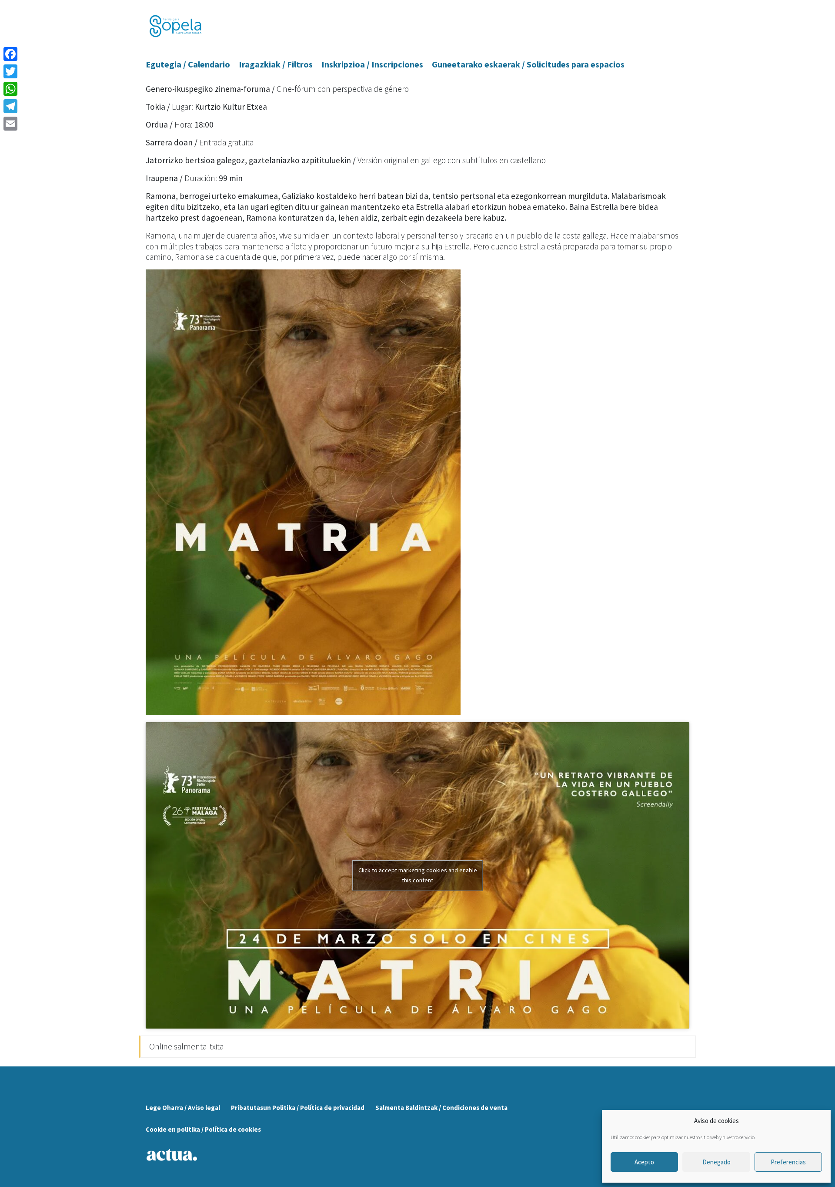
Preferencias (788, 1162)
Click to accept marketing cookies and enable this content (417, 875)
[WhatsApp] (10, 89)
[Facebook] (10, 54)
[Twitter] (10, 71)
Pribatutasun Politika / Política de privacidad (297, 1107)
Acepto (644, 1162)
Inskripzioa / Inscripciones (372, 64)
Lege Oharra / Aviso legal (183, 1107)
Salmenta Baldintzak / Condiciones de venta (441, 1107)
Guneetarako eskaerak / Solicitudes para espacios (528, 64)
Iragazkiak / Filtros (276, 64)
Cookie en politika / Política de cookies (203, 1129)
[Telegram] (10, 106)
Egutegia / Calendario (188, 64)
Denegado (716, 1162)
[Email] (10, 123)
